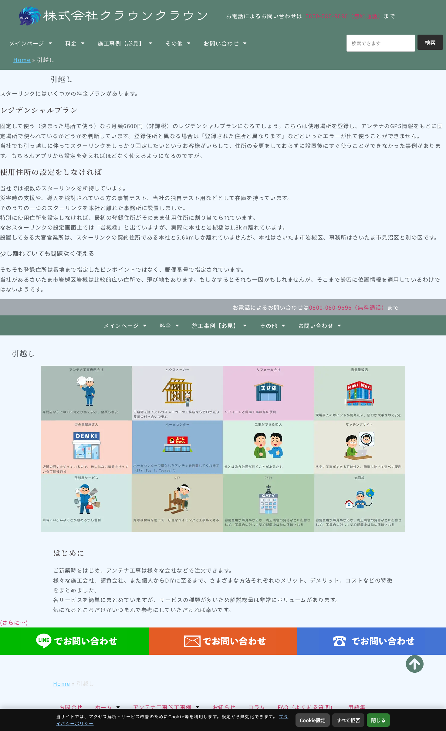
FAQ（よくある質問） (307, 707)
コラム (256, 707)
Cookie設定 (313, 720)
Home (22, 59)
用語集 (357, 707)
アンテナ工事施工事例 (162, 707)
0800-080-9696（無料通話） (344, 16)
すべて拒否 (348, 720)
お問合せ (71, 707)
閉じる (378, 720)
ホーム (103, 707)
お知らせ (224, 707)
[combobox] (380, 43)
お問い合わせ (221, 43)
